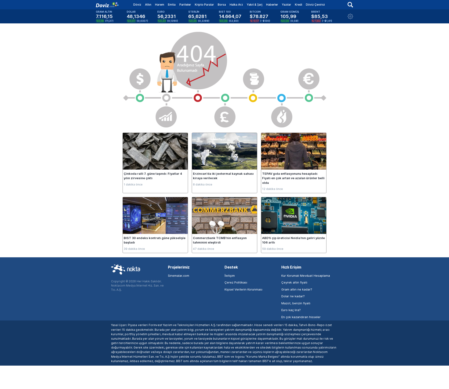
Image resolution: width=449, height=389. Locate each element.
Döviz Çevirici (315, 4)
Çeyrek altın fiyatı (294, 282)
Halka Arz (236, 4)
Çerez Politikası (235, 282)
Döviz (137, 4)
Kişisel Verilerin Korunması (243, 289)
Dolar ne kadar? (293, 296)
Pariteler (185, 4)
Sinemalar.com (178, 275)
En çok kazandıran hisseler (301, 317)
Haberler (272, 4)
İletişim (229, 275)
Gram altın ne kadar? (296, 289)
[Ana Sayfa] (107, 4)
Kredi (298, 4)
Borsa (222, 4)
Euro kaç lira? (291, 310)
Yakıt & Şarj (254, 4)
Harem (159, 4)
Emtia (172, 4)
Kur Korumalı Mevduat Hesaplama (305, 275)
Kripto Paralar (204, 4)
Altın (148, 4)
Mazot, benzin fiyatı (295, 303)
